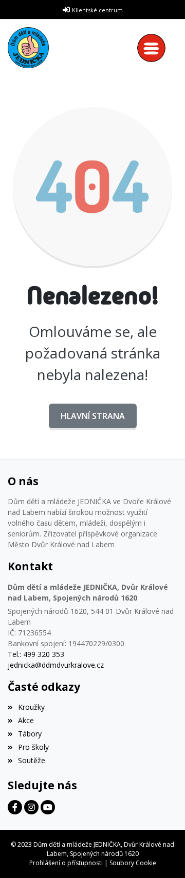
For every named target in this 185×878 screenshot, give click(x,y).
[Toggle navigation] (154, 48)
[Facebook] (15, 807)
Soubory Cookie (132, 863)
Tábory (30, 734)
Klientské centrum (97, 10)
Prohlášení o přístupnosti (66, 863)
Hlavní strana (93, 416)
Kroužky (31, 707)
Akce (26, 720)
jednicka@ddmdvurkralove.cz (56, 665)
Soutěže (31, 760)
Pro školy (33, 747)
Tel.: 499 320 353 (36, 654)
